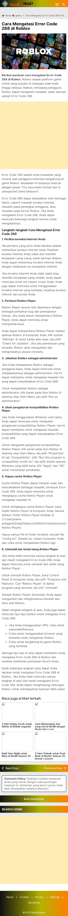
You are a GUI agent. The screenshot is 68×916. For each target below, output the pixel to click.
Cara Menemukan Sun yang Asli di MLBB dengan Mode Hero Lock (50, 726)
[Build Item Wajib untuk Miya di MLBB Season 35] (17, 741)
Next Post (12, 768)
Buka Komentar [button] (34, 799)
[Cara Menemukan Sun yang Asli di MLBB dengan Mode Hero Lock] (50, 712)
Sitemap (55, 897)
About (9, 897)
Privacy (39, 897)
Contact (24, 897)
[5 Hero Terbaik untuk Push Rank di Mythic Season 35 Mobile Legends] (50, 741)
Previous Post (53, 768)
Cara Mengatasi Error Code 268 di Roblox (29, 26)
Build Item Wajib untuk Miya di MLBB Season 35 (16, 754)
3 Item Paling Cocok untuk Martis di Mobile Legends (17, 725)
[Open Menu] (57, 4)
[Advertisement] (34, 135)
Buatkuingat (38, 912)
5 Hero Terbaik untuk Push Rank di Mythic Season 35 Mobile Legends (50, 756)
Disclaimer (34, 902)
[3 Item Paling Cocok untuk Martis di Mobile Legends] (17, 712)
